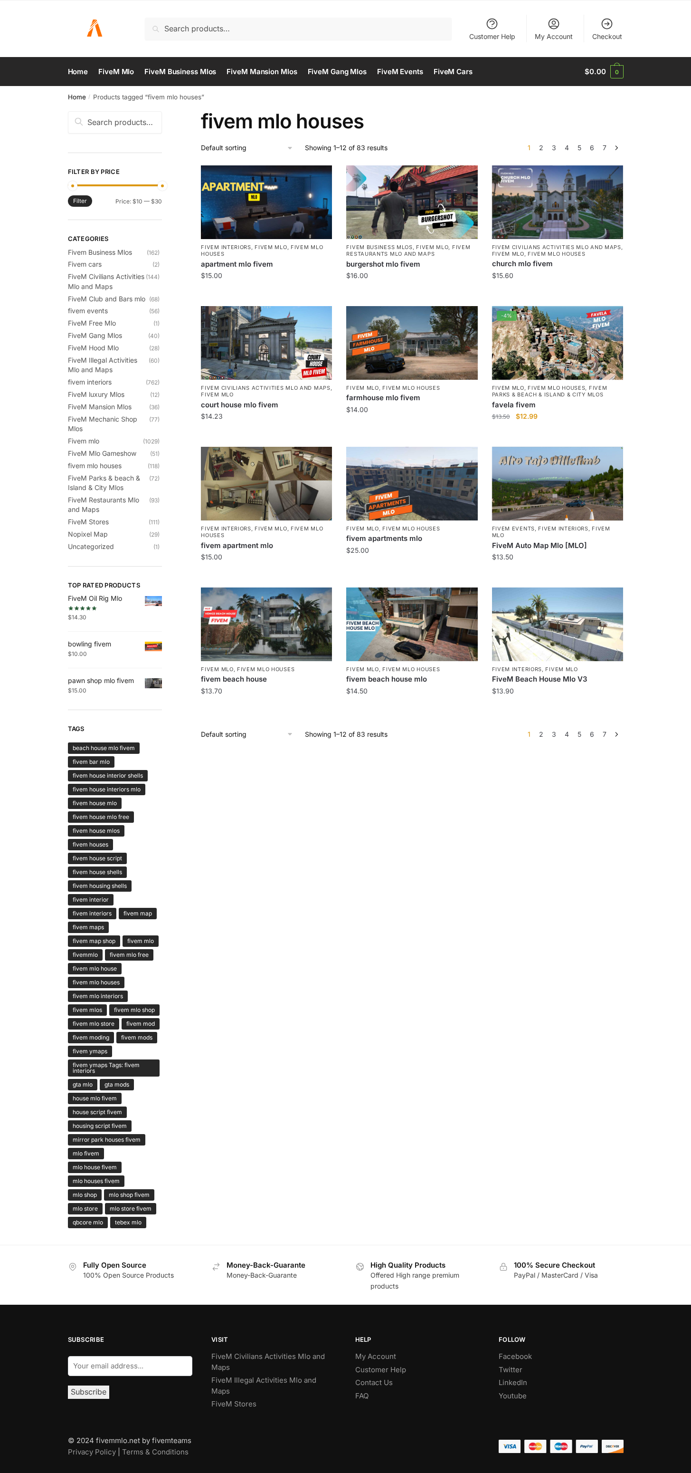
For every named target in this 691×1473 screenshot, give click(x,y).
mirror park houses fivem (107, 1139)
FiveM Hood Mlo (93, 348)
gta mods (116, 1084)
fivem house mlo (95, 803)
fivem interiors (226, 247)
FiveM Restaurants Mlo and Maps (408, 250)
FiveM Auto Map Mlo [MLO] (539, 545)
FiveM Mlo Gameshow (102, 453)
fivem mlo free (129, 954)
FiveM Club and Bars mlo (106, 299)
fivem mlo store (93, 1023)
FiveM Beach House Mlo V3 (539, 679)
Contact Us (374, 1382)
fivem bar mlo (91, 761)
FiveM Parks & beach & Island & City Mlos (549, 391)
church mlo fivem (522, 263)
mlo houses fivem (96, 1180)
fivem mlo (140, 940)
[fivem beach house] (266, 624)
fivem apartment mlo (237, 545)
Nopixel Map (88, 534)
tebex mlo (128, 1222)
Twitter (510, 1369)
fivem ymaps (90, 1051)
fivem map (137, 913)
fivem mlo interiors (98, 996)
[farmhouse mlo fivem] (411, 343)
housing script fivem (100, 1125)
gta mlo (83, 1084)
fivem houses (90, 844)
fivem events (513, 528)
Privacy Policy (92, 1451)
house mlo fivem (95, 1098)
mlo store (85, 1208)
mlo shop (85, 1194)
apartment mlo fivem (237, 264)
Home (77, 97)
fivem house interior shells (108, 775)
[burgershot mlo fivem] (411, 202)
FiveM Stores (88, 522)
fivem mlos (87, 1009)
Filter (80, 200)
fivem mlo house (95, 968)
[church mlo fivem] (557, 202)
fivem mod (140, 1023)
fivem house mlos (96, 830)
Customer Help (492, 36)
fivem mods (136, 1037)
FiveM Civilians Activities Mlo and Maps (556, 247)
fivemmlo (85, 954)
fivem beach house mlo (386, 679)
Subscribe (88, 1391)
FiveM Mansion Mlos (100, 407)
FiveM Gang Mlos (95, 335)
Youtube (513, 1395)
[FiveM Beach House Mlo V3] (557, 624)
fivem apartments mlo (384, 538)
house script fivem (97, 1112)
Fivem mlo (271, 247)
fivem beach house (234, 679)
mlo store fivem (130, 1208)
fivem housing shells (100, 885)
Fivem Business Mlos (379, 247)
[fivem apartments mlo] (411, 483)
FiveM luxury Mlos (96, 394)
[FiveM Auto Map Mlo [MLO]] (557, 483)
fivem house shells (97, 872)
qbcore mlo (88, 1222)
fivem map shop (94, 940)
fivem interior (91, 899)
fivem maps (88, 927)
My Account (554, 36)
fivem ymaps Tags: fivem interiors (106, 1067)
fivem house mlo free (101, 816)
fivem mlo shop (134, 1009)
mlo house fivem (95, 1167)
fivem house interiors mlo (107, 789)
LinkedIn (514, 1382)
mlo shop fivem (129, 1194)
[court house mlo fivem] (266, 343)
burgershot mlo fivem (383, 264)
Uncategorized (91, 546)
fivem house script (97, 858)
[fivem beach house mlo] (411, 624)
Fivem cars (85, 264)
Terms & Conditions (155, 1451)
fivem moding (91, 1037)
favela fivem (514, 404)
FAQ (362, 1395)
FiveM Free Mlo (92, 323)
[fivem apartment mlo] (266, 483)
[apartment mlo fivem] (266, 202)
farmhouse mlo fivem (383, 397)
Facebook (515, 1356)
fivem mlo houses (556, 253)
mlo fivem (86, 1153)
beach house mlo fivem (104, 747)
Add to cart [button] (266, 296)
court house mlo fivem (239, 404)
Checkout (607, 36)
